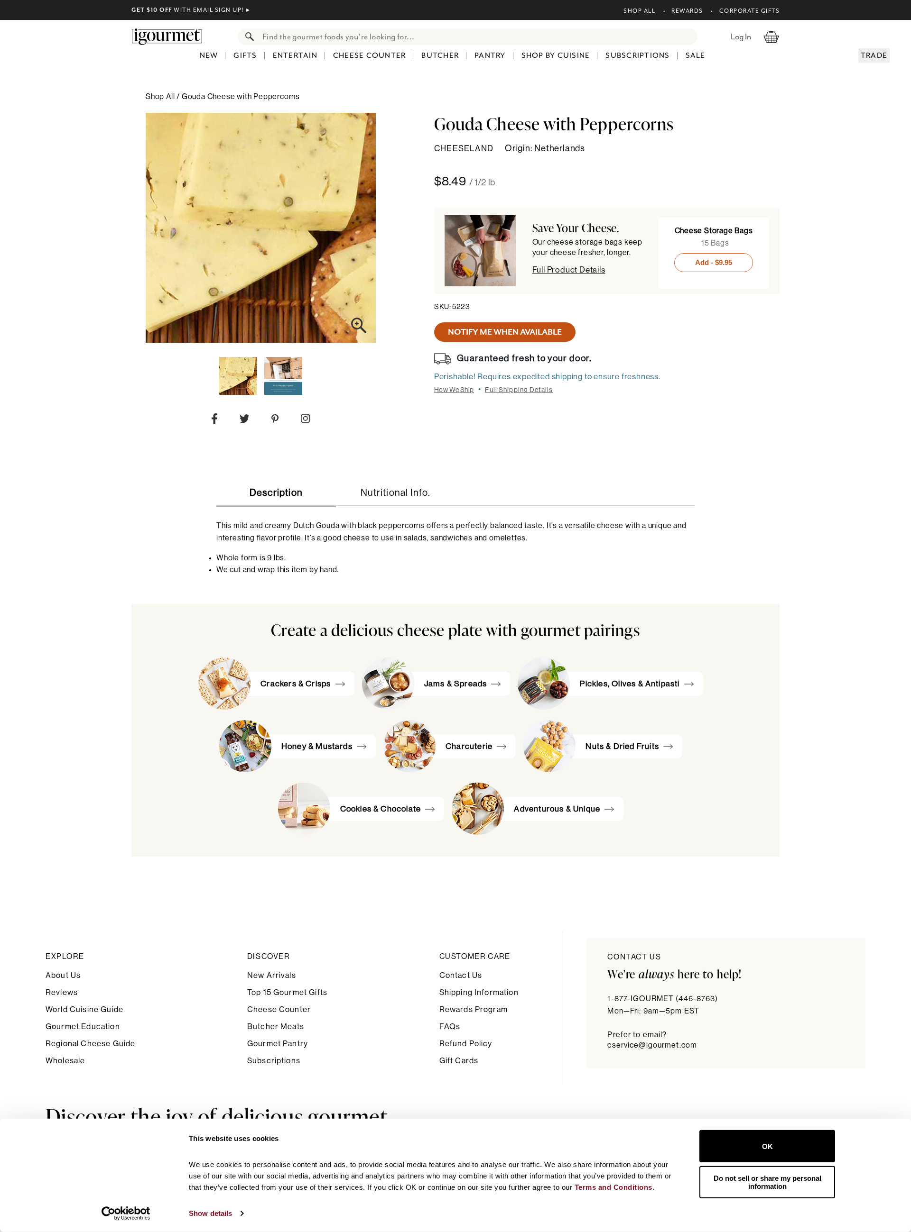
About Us (63, 975)
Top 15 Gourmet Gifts (287, 992)
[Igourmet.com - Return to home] (171, 36)
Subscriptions (637, 55)
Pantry (490, 55)
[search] (477, 36)
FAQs (450, 1026)
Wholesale (65, 1061)
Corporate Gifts (749, 11)
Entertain (295, 55)
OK (767, 1146)
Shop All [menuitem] (161, 96)
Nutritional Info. (395, 493)
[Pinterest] (275, 420)
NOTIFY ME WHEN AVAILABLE (505, 332)
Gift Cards (459, 1061)
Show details (210, 1213)
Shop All (639, 11)
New (209, 55)
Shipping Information (479, 992)
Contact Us (461, 975)
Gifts (245, 55)
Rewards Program (473, 1009)
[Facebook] (214, 421)
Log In (741, 36)
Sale (696, 55)
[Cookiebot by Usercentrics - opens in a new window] (125, 1213)
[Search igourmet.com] (247, 36)
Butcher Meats (275, 1026)
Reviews (62, 992)
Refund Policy (466, 1044)
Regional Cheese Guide (90, 1044)
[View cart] (771, 36)
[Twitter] (245, 420)
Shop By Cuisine (555, 55)
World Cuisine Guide (84, 1009)
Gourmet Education (83, 1026)
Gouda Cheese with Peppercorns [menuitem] (241, 96)
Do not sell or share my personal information (767, 1182)
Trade (874, 55)
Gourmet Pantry (277, 1044)
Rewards (687, 11)
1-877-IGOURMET (662, 999)
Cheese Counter (369, 55)
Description (276, 493)
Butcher (440, 55)
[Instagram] (305, 420)
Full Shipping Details (519, 390)
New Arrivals (271, 975)
